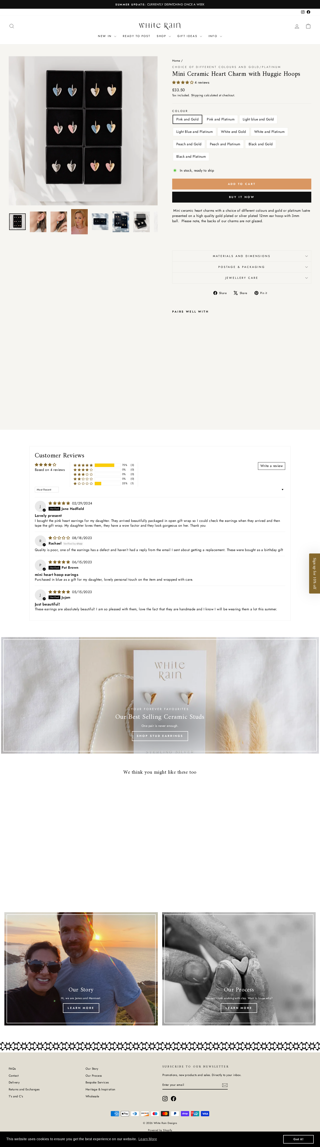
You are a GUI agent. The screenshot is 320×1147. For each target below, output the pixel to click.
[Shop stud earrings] (160, 695)
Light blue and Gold (258, 119)
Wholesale (92, 1096)
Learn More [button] (147, 1139)
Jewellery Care (241, 278)
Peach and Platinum (225, 144)
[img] (60, 503)
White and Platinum (269, 131)
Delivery (14, 1082)
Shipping (197, 95)
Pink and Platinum (220, 119)
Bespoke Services (97, 1082)
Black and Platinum (191, 156)
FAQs (12, 1068)
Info (214, 36)
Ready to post (136, 36)
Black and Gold (261, 144)
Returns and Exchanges (24, 1089)
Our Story (92, 1068)
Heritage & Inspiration (100, 1089)
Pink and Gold (187, 119)
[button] (183, 82)
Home (176, 60)
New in (105, 36)
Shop (162, 36)
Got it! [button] (298, 1139)
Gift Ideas (188, 36)
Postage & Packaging (241, 267)
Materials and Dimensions (241, 256)
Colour (180, 111)
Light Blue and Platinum (194, 131)
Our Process (94, 1075)
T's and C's (16, 1096)
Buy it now (242, 197)
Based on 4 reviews (50, 469)
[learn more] (81, 968)
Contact (14, 1075)
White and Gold (233, 131)
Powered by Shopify (160, 1130)
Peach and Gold (189, 144)
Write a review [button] (271, 465)
